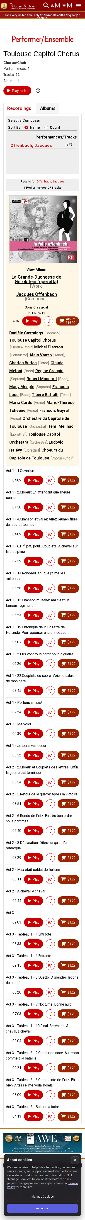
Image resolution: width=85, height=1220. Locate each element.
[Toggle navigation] (78, 5)
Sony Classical (36, 307)
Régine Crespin (49, 370)
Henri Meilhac (60, 426)
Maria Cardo (20, 402)
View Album (36, 269)
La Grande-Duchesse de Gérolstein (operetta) (36, 279)
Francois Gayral (54, 410)
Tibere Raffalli (45, 394)
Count (55, 127)
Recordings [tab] (19, 108)
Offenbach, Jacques (31, 145)
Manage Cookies (43, 1196)
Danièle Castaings (26, 333)
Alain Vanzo (40, 354)
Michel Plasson (48, 347)
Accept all (42, 1208)
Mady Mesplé (21, 386)
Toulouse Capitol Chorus (32, 340)
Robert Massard (42, 378)
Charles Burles (23, 362)
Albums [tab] (48, 108)
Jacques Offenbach (36, 294)
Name (35, 127)
